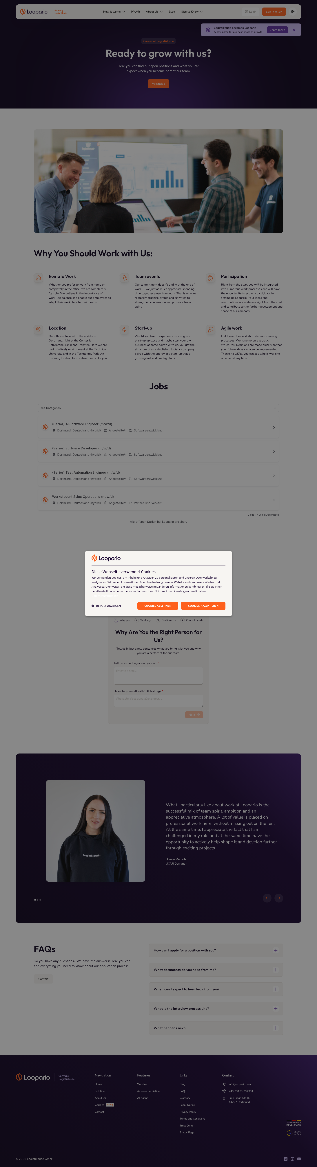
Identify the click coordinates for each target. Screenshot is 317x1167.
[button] (106, 606)
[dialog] (158, 583)
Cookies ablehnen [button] (157, 605)
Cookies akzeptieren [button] (203, 605)
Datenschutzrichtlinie (105, 596)
